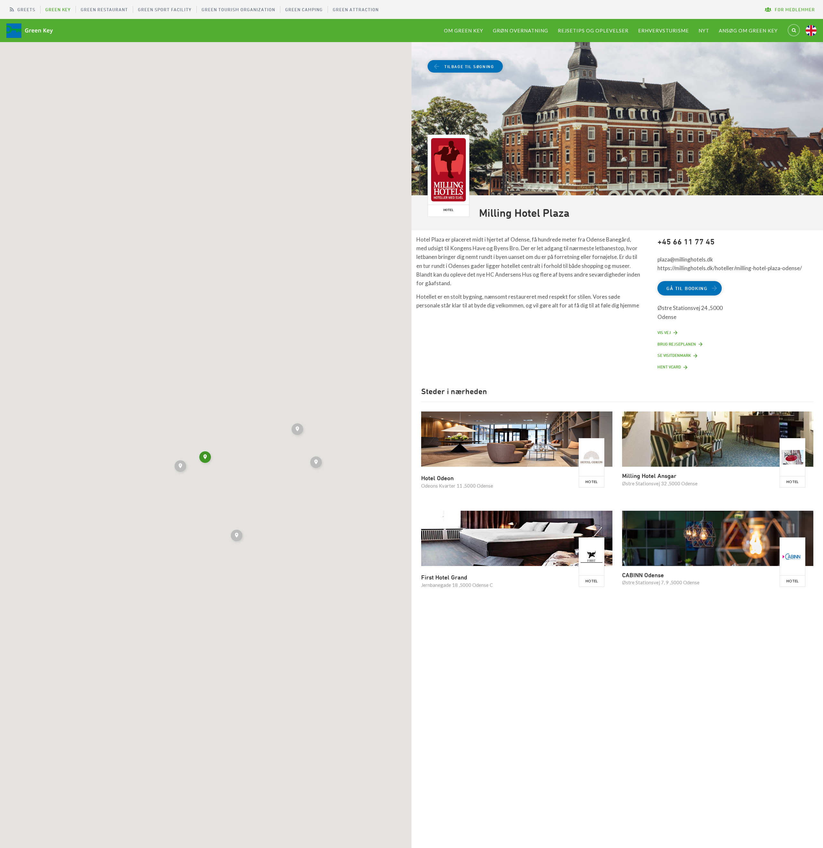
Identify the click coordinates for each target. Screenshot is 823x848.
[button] (316, 463)
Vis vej (664, 332)
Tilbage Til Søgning (469, 66)
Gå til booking (686, 288)
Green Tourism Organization (238, 9)
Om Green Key (463, 30)
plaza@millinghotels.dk (685, 259)
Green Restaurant (104, 9)
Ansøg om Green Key (748, 30)
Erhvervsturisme (663, 30)
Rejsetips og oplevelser (593, 30)
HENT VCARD (669, 366)
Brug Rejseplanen (676, 344)
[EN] (811, 30)
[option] (617, 120)
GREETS (26, 9)
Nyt (704, 30)
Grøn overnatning (520, 30)
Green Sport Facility (165, 9)
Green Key (58, 9)
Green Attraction (356, 9)
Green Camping (304, 9)
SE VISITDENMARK (674, 355)
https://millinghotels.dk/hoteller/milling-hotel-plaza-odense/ (729, 268)
